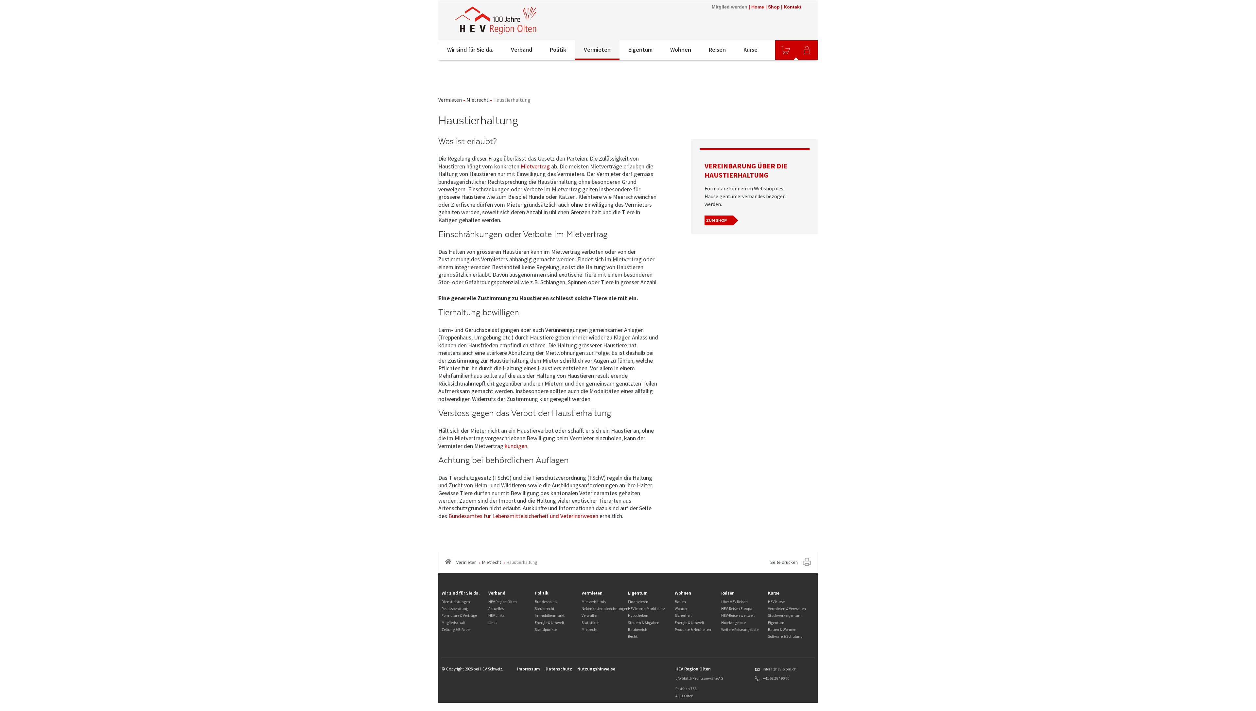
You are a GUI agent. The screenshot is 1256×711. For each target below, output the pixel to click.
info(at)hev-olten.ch (779, 669)
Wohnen (680, 49)
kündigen (516, 446)
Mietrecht (477, 99)
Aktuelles (496, 608)
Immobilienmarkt (550, 615)
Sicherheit (683, 615)
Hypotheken (638, 615)
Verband (521, 49)
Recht (632, 636)
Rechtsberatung (455, 608)
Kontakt (792, 6)
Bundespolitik (546, 601)
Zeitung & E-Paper (456, 629)
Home (757, 6)
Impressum (528, 669)
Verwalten (590, 615)
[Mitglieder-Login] (807, 50)
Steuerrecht (544, 608)
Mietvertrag (535, 166)
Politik (558, 49)
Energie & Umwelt (549, 622)
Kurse (750, 49)
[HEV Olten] (495, 20)
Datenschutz (559, 669)
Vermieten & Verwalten (787, 608)
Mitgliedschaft (453, 622)
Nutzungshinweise (596, 669)
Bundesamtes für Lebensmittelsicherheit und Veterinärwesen (523, 516)
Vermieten (597, 49)
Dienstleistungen (456, 601)
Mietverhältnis (594, 601)
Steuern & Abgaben (643, 622)
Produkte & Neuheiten (693, 629)
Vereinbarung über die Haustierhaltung (746, 170)
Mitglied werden (729, 6)
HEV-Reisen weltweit (738, 615)
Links (492, 622)
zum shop (716, 220)
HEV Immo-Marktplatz (646, 608)
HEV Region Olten (502, 601)
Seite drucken (784, 562)
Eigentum (640, 49)
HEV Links (496, 615)
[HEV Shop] (785, 50)
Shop (774, 6)
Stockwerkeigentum (785, 615)
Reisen (717, 49)
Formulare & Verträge (459, 615)
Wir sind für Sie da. (470, 49)
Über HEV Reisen (734, 601)
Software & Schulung (785, 636)
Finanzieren (638, 601)
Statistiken (591, 622)
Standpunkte (546, 629)
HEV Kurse (776, 601)
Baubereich (637, 629)
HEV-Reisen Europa (736, 608)
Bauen (680, 601)
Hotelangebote (733, 622)
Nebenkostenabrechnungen (605, 608)
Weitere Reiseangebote (740, 629)
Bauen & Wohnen (782, 629)
